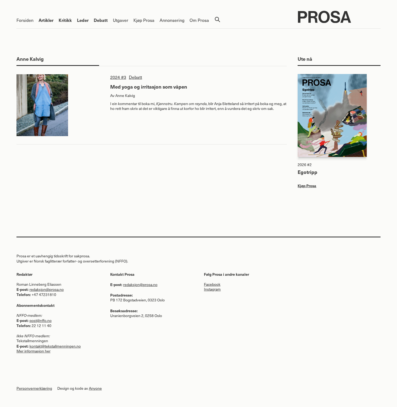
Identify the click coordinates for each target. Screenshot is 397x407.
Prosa (339, 17)
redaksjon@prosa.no (46, 289)
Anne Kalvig (125, 95)
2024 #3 (118, 77)
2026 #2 (305, 164)
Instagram (212, 289)
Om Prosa (199, 20)
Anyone (95, 388)
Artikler (46, 20)
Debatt (101, 20)
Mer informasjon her (33, 351)
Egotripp (307, 172)
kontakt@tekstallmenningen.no (55, 346)
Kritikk (65, 20)
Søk (217, 19)
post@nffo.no (40, 320)
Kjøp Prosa (143, 20)
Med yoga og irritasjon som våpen (148, 86)
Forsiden (24, 20)
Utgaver (120, 20)
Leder (83, 20)
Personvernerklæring (34, 388)
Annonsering (172, 20)
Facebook (212, 284)
